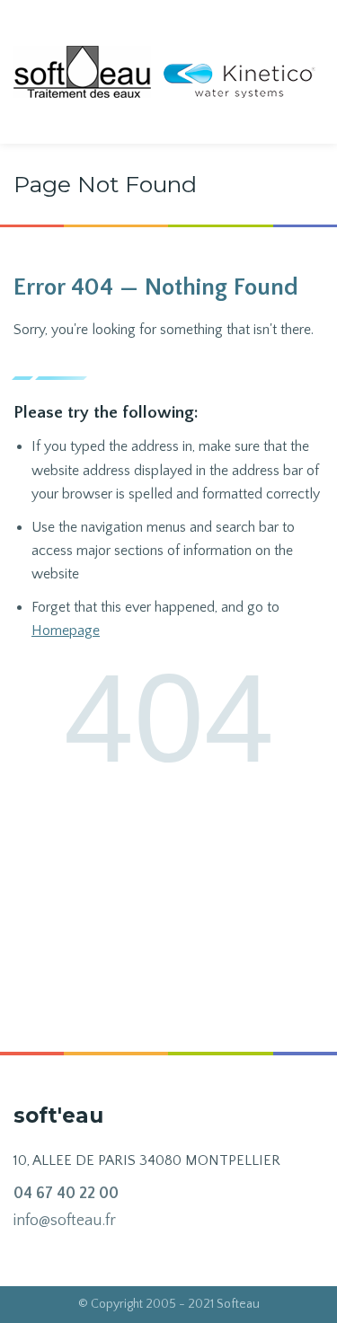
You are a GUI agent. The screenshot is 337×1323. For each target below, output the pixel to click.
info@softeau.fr (64, 1221)
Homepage (65, 630)
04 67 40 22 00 (66, 1194)
